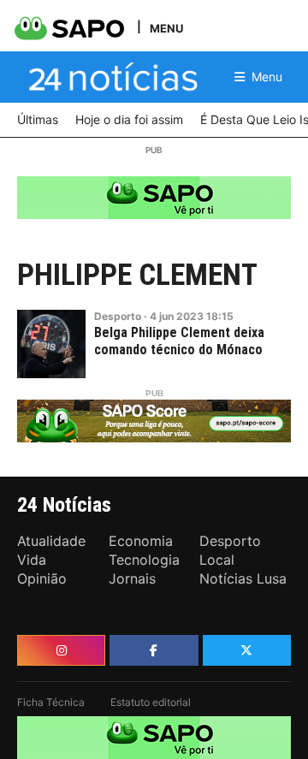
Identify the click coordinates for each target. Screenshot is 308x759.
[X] (247, 650)
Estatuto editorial (150, 702)
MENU (166, 27)
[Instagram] (61, 650)
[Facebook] (154, 650)
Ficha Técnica (51, 702)
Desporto (117, 316)
